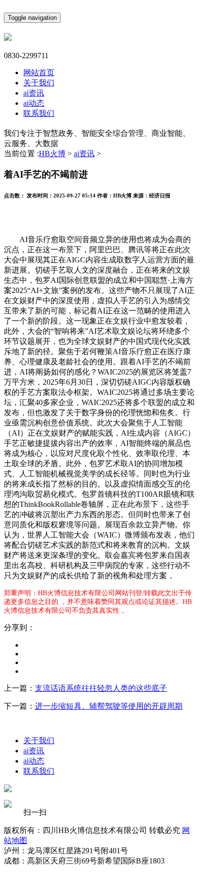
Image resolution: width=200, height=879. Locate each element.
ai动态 (33, 103)
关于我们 (38, 83)
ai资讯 (33, 93)
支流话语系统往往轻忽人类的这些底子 (101, 688)
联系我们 (38, 113)
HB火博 (52, 153)
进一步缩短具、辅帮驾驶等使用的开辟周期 (109, 706)
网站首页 (38, 72)
